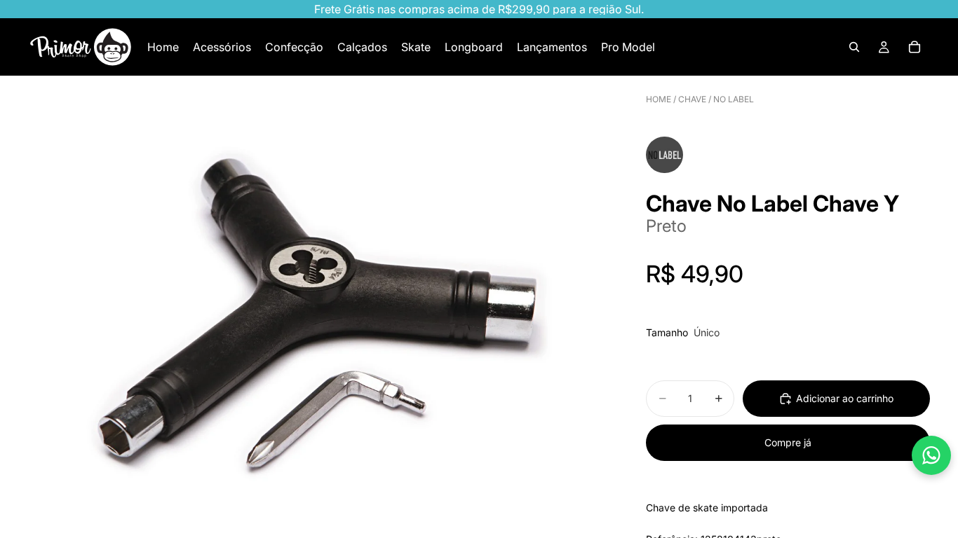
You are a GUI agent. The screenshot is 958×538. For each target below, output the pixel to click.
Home (658, 99)
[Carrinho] (914, 47)
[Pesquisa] (854, 47)
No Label (733, 99)
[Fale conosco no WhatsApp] (931, 455)
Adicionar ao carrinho (844, 398)
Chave (692, 99)
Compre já (787, 442)
